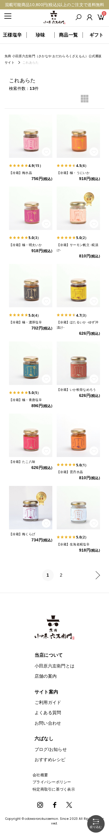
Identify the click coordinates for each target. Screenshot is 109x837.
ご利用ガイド (48, 702)
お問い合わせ (48, 723)
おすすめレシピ (50, 759)
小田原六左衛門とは (55, 665)
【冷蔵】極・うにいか (73, 173)
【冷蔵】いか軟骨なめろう (76, 389)
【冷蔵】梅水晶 (20, 173)
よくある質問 (48, 712)
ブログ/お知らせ (51, 749)
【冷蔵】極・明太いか (25, 245)
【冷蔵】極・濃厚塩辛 (25, 322)
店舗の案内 (46, 676)
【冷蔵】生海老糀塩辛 (73, 544)
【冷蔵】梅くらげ (22, 534)
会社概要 (40, 775)
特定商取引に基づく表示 (54, 789)
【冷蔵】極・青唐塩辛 (25, 400)
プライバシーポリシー (52, 782)
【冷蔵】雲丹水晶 (70, 472)
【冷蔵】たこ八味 (22, 461)
